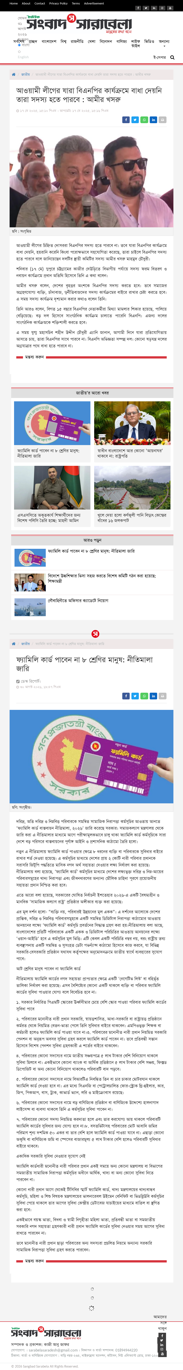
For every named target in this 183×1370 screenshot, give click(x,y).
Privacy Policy (58, 3)
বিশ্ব (63, 41)
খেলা (91, 41)
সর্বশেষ (18, 41)
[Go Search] (172, 57)
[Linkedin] (154, 8)
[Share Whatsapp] (144, 119)
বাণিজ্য (121, 41)
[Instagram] (162, 8)
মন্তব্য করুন (34, 357)
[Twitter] (146, 8)
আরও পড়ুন (92, 540)
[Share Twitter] (135, 119)
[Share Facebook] (126, 119)
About (26, 3)
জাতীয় (25, 74)
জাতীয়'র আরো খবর (92, 393)
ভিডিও (149, 41)
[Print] (162, 119)
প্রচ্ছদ (33, 41)
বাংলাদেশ (49, 41)
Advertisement (94, 3)
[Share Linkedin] (153, 119)
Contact (40, 3)
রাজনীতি (77, 41)
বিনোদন (106, 41)
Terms (76, 3)
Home (14, 3)
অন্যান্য (164, 41)
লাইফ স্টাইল (135, 44)
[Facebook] (138, 8)
